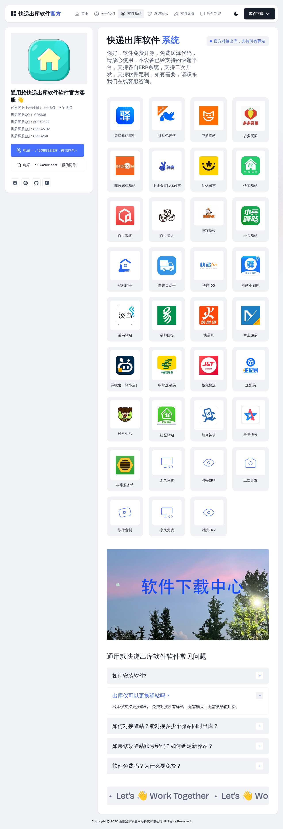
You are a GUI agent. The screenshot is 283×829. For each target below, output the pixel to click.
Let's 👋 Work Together (133, 796)
